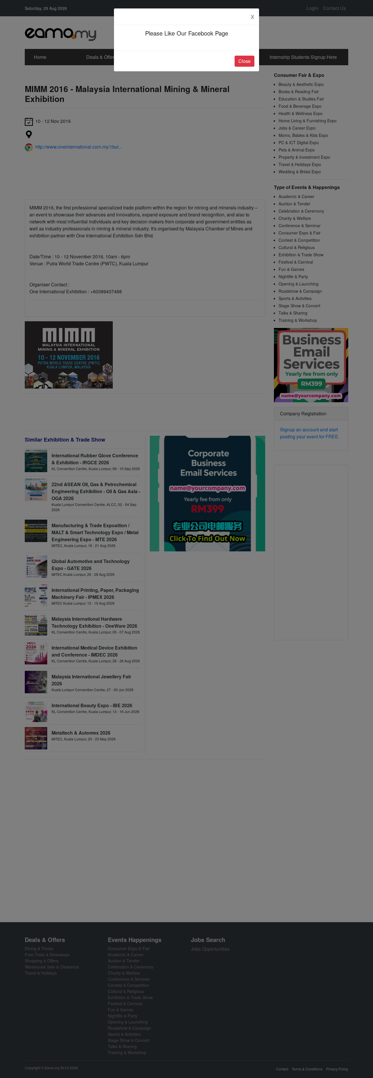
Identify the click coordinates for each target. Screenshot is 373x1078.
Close (244, 61)
